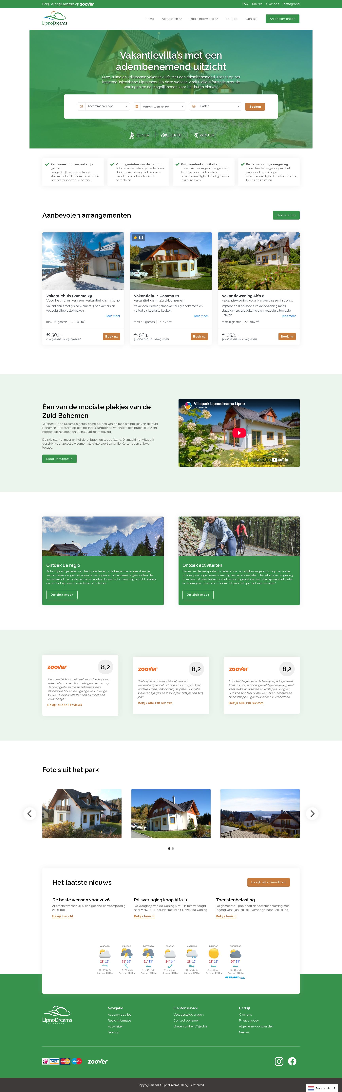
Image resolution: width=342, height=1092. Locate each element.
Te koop (232, 19)
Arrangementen (283, 19)
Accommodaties (119, 1014)
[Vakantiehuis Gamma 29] (83, 261)
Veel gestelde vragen (189, 1014)
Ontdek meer (61, 594)
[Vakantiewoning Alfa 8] (259, 261)
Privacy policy (249, 1020)
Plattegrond (291, 4)
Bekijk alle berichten (268, 882)
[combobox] (322, 1088)
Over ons (272, 4)
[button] (172, 19)
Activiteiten (170, 19)
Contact (251, 19)
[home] (54, 19)
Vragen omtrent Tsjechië (190, 1026)
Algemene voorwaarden (256, 1026)
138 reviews (65, 4)
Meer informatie (59, 459)
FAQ (245, 4)
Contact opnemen (187, 1020)
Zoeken (255, 106)
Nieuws (257, 4)
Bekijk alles (286, 215)
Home (149, 19)
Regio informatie (202, 19)
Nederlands (323, 1088)
